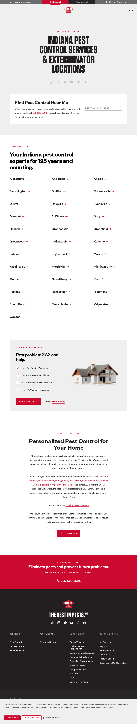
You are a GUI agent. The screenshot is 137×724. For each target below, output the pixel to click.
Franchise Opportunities (81, 661)
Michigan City (103, 266)
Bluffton (57, 191)
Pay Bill (103, 646)
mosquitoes (93, 480)
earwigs (59, 480)
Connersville (102, 191)
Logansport (59, 254)
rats (33, 484)
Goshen (15, 229)
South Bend (17, 304)
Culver (14, 204)
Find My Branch (107, 650)
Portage (15, 291)
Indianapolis (60, 241)
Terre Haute (60, 304)
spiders (45, 484)
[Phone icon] (128, 9)
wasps (73, 484)
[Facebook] (65, 82)
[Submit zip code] (120, 107)
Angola (98, 178)
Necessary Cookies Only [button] (31, 717)
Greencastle (60, 229)
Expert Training (77, 642)
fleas (66, 480)
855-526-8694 (40, 112)
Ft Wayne (58, 216)
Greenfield (101, 229)
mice (84, 480)
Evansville (100, 204)
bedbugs (33, 480)
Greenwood (17, 241)
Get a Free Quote (28, 401)
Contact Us (105, 654)
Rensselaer (59, 291)
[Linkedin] (85, 82)
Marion (98, 254)
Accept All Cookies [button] (12, 717)
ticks (38, 484)
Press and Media (77, 665)
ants (105, 476)
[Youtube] (71, 82)
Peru (97, 279)
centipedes (48, 480)
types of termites (60, 484)
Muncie (14, 279)
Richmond (100, 291)
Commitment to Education (82, 652)
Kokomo (99, 241)
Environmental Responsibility (77, 647)
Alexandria (17, 178)
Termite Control (17, 646)
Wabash (15, 316)
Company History (78, 669)
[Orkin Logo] (68, 10)
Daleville (57, 204)
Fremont (15, 216)
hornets (77, 480)
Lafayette (16, 254)
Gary (97, 216)
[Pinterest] (78, 82)
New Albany (60, 279)
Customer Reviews (79, 681)
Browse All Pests (48, 642)
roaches (104, 480)
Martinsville (17, 266)
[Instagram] (58, 82)
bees (40, 480)
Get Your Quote (68, 533)
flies (71, 480)
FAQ (72, 677)
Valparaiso (101, 304)
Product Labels (107, 658)
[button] (51, 717)
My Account (105, 642)
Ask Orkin (74, 673)
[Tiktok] (51, 82)
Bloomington (18, 191)
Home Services (17, 650)
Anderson (58, 178)
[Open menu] (132, 9)
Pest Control (16, 642)
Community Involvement (81, 656)
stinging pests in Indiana (77, 505)
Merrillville (59, 266)
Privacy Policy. (108, 707)
